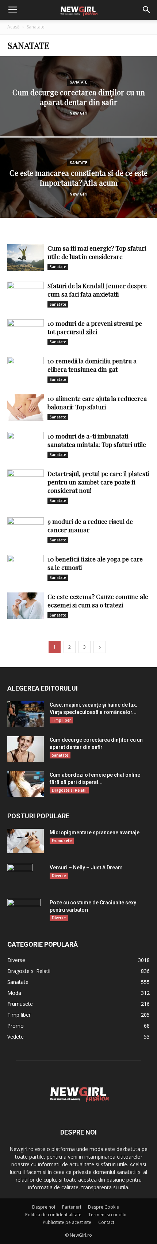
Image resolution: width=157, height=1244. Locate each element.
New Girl (78, 113)
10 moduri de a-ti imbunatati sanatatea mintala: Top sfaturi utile (96, 440)
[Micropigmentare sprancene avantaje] (25, 841)
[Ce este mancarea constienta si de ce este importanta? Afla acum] (78, 205)
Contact (106, 1222)
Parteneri (71, 1207)
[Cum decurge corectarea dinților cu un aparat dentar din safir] (78, 124)
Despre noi (43, 1207)
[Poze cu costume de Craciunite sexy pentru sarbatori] (24, 911)
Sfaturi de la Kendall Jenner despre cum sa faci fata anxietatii (97, 290)
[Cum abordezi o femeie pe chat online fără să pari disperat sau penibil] (25, 784)
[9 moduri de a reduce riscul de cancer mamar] (25, 530)
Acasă (13, 27)
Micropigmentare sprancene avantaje (94, 832)
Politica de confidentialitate (53, 1215)
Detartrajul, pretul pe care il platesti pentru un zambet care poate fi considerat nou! (98, 482)
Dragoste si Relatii (69, 790)
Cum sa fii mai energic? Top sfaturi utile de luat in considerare (96, 252)
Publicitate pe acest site (67, 1222)
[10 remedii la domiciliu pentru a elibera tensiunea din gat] (25, 370)
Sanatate (78, 82)
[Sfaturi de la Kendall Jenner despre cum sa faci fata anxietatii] (25, 295)
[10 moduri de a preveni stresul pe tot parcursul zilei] (25, 332)
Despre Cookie (103, 1207)
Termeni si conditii (107, 1215)
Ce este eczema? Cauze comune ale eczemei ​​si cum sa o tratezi (97, 600)
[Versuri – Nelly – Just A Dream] (20, 876)
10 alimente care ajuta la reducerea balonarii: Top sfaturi (97, 402)
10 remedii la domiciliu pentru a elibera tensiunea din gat (92, 365)
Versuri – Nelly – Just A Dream (86, 867)
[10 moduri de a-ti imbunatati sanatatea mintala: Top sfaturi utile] (25, 445)
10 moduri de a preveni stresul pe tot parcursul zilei (94, 327)
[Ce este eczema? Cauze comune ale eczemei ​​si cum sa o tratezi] (25, 605)
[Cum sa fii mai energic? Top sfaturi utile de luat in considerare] (25, 257)
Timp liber (61, 720)
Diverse (59, 875)
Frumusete (62, 840)
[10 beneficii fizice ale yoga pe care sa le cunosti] (25, 568)
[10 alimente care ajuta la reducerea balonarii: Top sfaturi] (25, 407)
